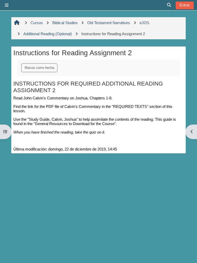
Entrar (185, 5)
